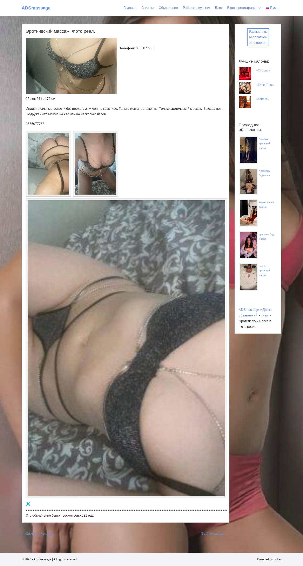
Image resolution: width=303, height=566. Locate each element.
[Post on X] (28, 504)
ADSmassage (36, 8)
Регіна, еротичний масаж (264, 270)
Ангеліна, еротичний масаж (264, 143)
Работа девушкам (196, 7)
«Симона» (263, 70)
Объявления (168, 7)
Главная (130, 7)
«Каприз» (262, 99)
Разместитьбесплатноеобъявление (258, 37)
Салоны (147, 7)
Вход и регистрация (242, 7)
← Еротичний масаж (37, 533)
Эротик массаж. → (215, 533)
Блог (218, 7)
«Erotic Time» (265, 85)
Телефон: (127, 48)
